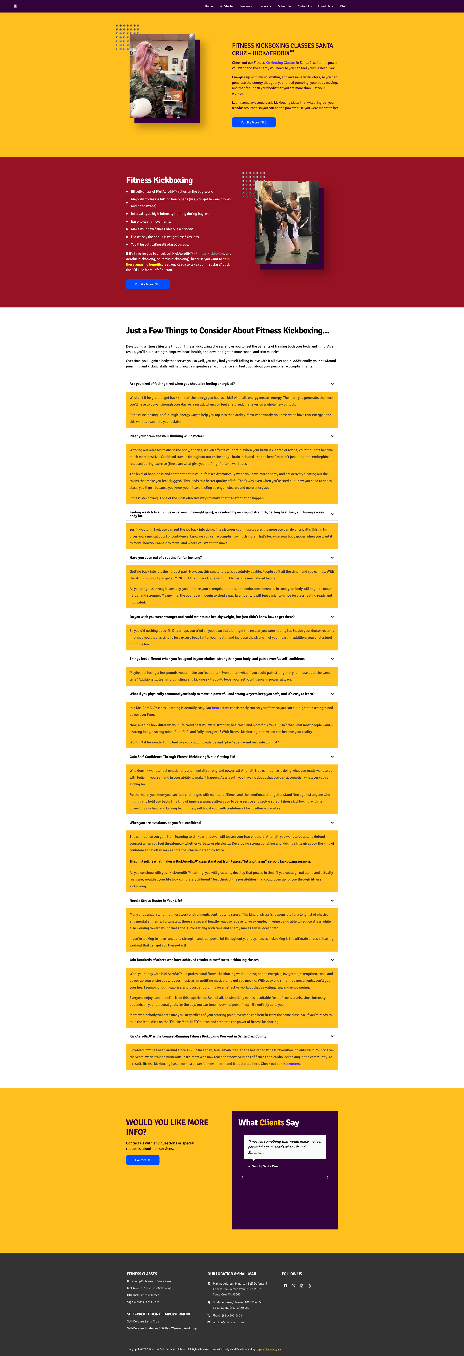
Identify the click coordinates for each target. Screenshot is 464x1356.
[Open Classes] (270, 6)
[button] (242, 1177)
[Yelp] (310, 1285)
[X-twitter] (293, 1285)
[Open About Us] (332, 6)
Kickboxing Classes (280, 62)
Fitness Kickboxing (159, 180)
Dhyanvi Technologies (268, 1349)
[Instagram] (301, 1285)
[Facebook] (285, 1285)
